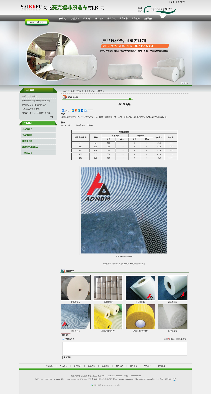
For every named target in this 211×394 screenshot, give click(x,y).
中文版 (171, 2)
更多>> (53, 117)
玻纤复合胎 (27, 141)
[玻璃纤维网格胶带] (140, 316)
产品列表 (28, 123)
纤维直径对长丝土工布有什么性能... (37, 113)
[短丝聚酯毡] (140, 287)
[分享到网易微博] (85, 110)
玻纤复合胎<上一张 (121, 264)
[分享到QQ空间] (72, 110)
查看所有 (108, 264)
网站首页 (63, 18)
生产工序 (124, 18)
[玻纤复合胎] (76, 316)
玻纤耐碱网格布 (108, 331)
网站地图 (161, 366)
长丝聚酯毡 (27, 129)
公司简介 (87, 18)
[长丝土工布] (172, 316)
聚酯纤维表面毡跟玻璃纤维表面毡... (37, 101)
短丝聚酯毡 (27, 135)
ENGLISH (181, 2)
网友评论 (66, 335)
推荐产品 (70, 271)
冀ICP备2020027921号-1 (145, 379)
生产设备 (136, 18)
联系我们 (148, 18)
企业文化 (112, 18)
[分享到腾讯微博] (79, 110)
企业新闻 (99, 18)
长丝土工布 (27, 153)
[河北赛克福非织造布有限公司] (63, 7)
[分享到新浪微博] (75, 110)
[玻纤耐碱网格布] (108, 316)
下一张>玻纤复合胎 (137, 264)
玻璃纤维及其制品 (30, 147)
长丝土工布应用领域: (31, 109)
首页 (72, 91)
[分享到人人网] (82, 110)
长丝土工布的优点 (29, 96)
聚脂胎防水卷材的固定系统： (34, 105)
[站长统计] (174, 379)
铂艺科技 (169, 379)
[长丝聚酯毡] (76, 287)
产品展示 (75, 18)
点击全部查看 (181, 339)
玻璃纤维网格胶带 (140, 331)
